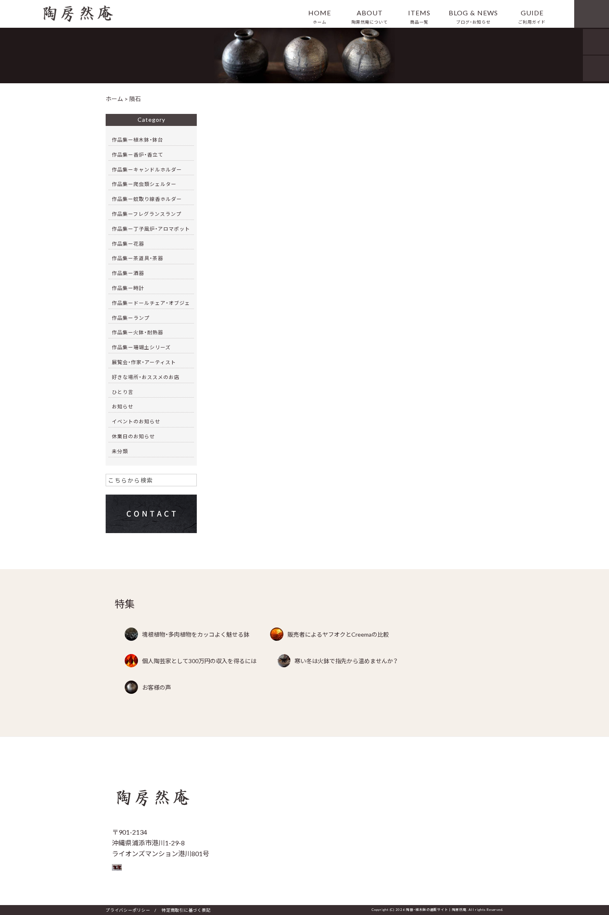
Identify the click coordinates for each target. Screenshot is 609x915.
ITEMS (419, 16)
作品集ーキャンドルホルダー (147, 169)
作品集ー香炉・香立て (137, 154)
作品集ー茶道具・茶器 (137, 258)
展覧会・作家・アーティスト (144, 362)
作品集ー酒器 (128, 273)
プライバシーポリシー (128, 910)
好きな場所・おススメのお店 (145, 377)
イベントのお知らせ (136, 421)
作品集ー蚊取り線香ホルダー (147, 199)
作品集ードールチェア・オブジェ (151, 303)
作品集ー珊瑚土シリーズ (141, 347)
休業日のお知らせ (133, 436)
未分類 (120, 451)
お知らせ (122, 406)
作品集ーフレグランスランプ (146, 213)
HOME (319, 16)
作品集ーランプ (131, 317)
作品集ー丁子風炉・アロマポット (151, 228)
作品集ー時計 (128, 288)
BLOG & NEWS (473, 16)
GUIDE (532, 16)
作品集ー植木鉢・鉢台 (137, 139)
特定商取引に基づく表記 (186, 910)
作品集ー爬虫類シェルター (144, 184)
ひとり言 (122, 392)
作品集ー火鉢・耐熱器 (137, 332)
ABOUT (369, 16)
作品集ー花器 (128, 243)
